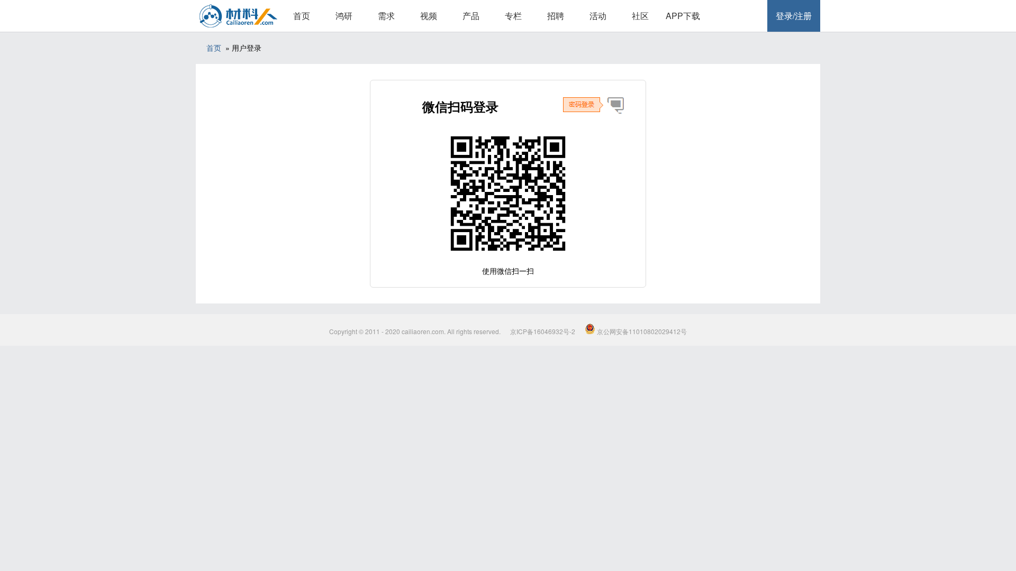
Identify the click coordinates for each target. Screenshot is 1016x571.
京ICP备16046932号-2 (542, 331)
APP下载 (683, 16)
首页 (301, 16)
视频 (428, 16)
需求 (386, 16)
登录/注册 (794, 16)
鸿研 (343, 16)
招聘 (555, 16)
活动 (597, 16)
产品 (470, 16)
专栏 (513, 16)
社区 (640, 16)
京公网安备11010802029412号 (641, 331)
